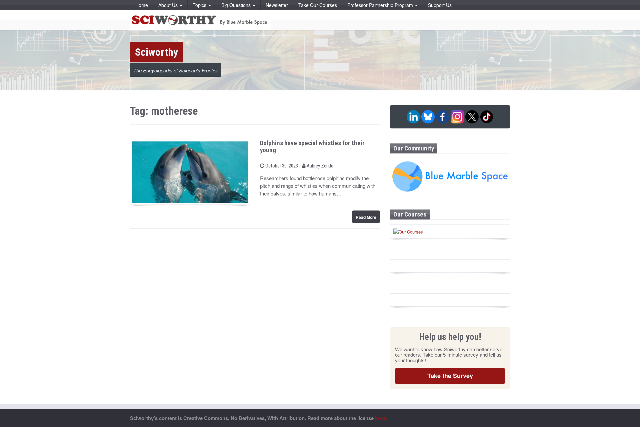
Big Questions (236, 5)
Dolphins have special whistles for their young (312, 146)
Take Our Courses (317, 5)
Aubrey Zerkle (319, 165)
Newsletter (277, 5)
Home (141, 5)
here (380, 418)
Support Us (440, 5)
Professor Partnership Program (380, 5)
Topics (200, 5)
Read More (366, 217)
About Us (168, 5)
